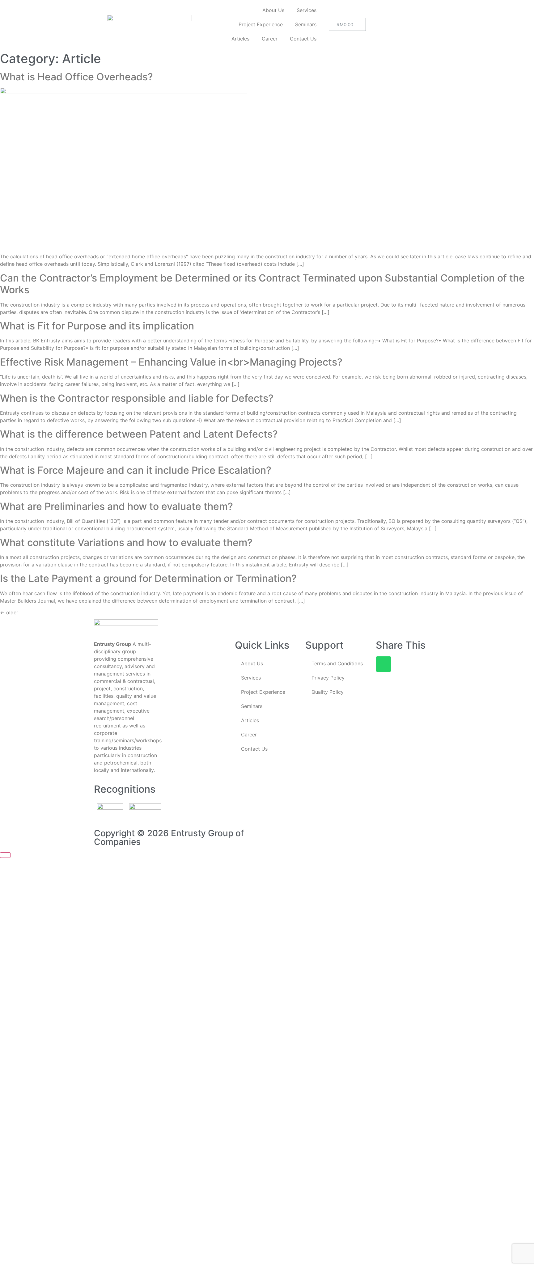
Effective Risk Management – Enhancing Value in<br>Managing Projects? (171, 362)
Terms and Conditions (337, 663)
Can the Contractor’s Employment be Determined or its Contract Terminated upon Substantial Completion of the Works (262, 284)
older (9, 612)
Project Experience (261, 24)
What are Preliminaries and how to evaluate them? (116, 506)
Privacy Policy (328, 678)
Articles (240, 39)
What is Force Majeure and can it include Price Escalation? (135, 470)
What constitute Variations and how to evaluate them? (126, 542)
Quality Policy (328, 692)
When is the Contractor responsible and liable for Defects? (136, 398)
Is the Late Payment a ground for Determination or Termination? (148, 578)
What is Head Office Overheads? (76, 77)
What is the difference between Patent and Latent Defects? (139, 434)
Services (306, 10)
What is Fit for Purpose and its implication (97, 326)
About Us (273, 10)
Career (270, 39)
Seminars (305, 24)
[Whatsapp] (383, 664)
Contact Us (303, 39)
